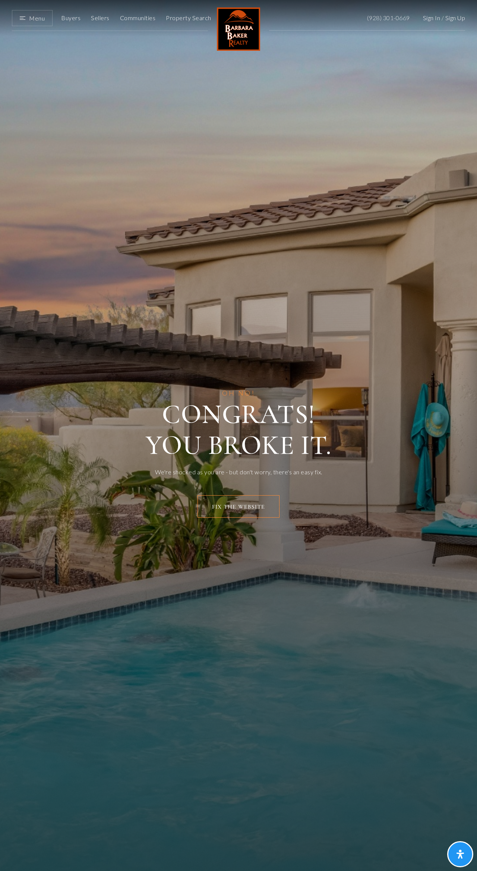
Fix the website (238, 507)
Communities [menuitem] (138, 17)
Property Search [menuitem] (188, 17)
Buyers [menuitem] (70, 17)
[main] (238, 435)
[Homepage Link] (238, 28)
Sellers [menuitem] (100, 17)
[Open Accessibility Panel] (460, 854)
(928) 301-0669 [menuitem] (388, 17)
